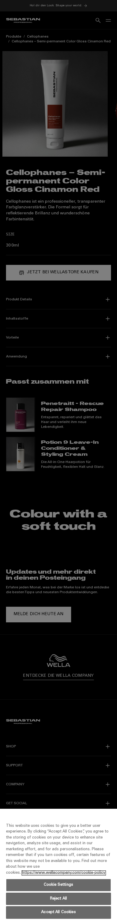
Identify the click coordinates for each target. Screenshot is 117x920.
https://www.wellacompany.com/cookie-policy (63, 873)
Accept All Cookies (58, 912)
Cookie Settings (58, 885)
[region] (58, 864)
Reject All (58, 899)
